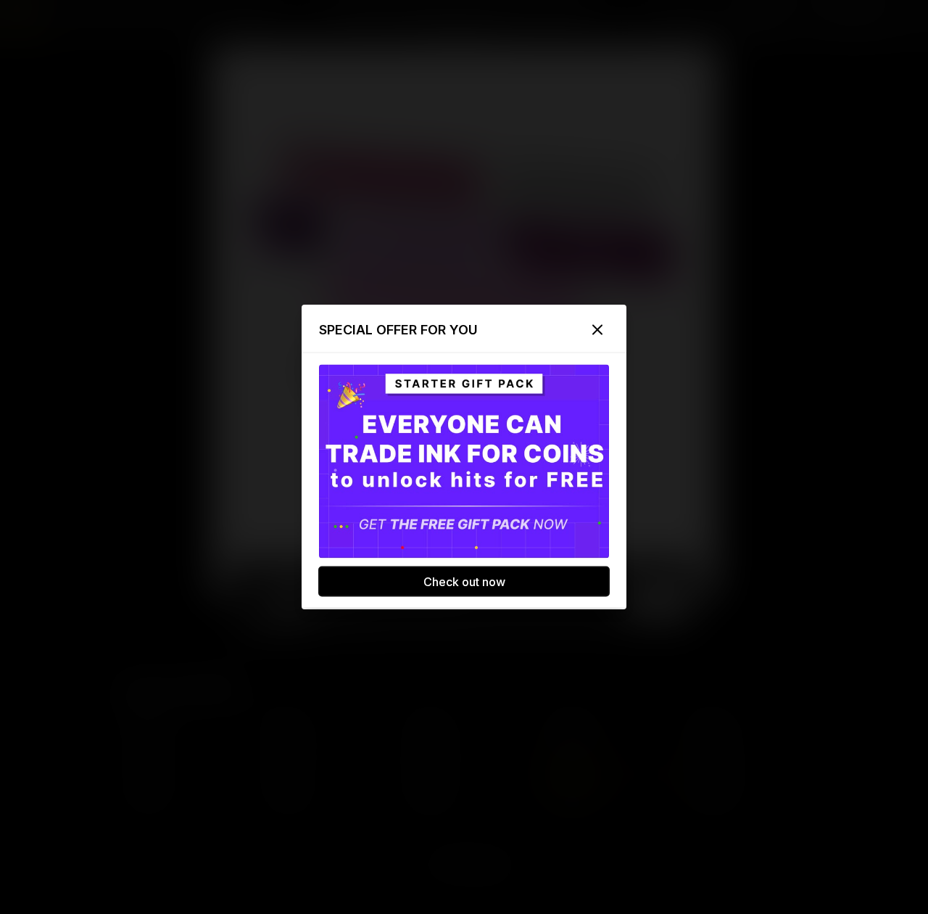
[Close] (597, 330)
